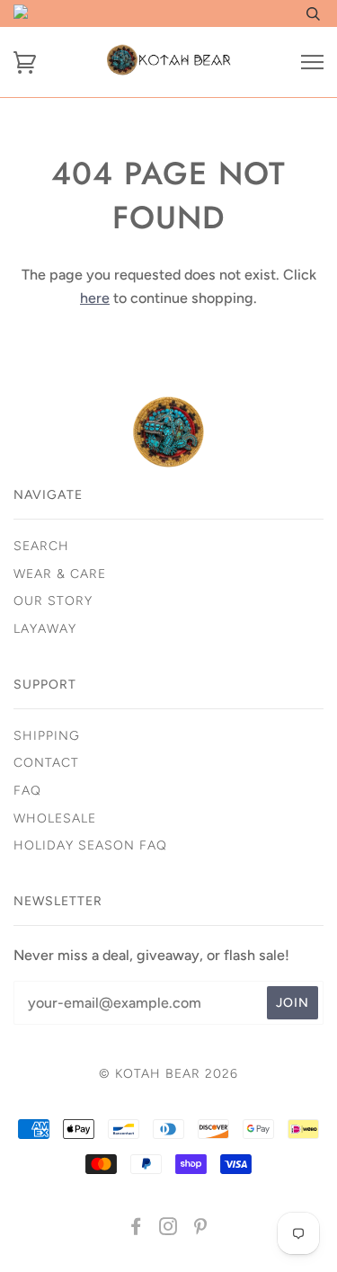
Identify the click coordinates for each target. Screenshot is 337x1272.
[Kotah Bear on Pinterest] (200, 1229)
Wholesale (54, 818)
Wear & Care (59, 574)
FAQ (27, 790)
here (95, 298)
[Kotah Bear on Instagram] (168, 1229)
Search (41, 546)
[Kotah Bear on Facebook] (136, 1229)
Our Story (53, 601)
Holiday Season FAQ (90, 845)
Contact (46, 762)
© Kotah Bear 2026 (168, 1073)
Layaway (44, 628)
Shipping (46, 735)
